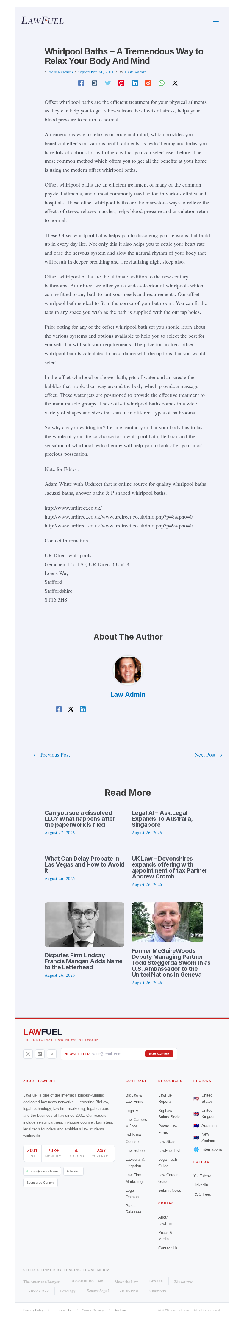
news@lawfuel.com (44, 1171)
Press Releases (60, 72)
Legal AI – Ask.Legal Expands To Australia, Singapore (162, 818)
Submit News (169, 1190)
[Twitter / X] (175, 82)
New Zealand (204, 1137)
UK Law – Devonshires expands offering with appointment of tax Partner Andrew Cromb (169, 867)
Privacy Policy (33, 1310)
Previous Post (52, 754)
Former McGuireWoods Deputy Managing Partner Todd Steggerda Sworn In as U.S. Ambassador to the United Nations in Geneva (171, 962)
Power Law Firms (167, 1129)
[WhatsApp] (162, 82)
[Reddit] (148, 82)
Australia (205, 1125)
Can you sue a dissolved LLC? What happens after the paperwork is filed (80, 818)
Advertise (73, 1171)
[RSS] (52, 1054)
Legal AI (133, 1110)
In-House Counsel (133, 1138)
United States (203, 1098)
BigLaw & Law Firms (134, 1098)
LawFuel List (169, 1150)
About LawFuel (165, 1220)
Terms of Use (63, 1310)
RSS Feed (202, 1194)
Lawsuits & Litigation (135, 1162)
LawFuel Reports (165, 1098)
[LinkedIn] (40, 1054)
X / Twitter (202, 1176)
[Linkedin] (135, 82)
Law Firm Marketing (134, 1178)
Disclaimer (121, 1310)
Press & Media (165, 1235)
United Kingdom (205, 1113)
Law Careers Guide (169, 1178)
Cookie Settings (93, 1310)
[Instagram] (95, 82)
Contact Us (168, 1248)
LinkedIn (200, 1185)
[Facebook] (81, 82)
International (208, 1149)
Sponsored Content (40, 1182)
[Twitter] (108, 82)
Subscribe (159, 1053)
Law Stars (167, 1141)
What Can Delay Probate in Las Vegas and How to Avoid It (84, 864)
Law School (136, 1150)
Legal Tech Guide (167, 1162)
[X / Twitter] (28, 1054)
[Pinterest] (121, 82)
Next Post (208, 754)
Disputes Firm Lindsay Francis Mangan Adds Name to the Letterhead (84, 961)
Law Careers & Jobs (136, 1122)
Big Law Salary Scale (169, 1113)
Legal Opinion (132, 1193)
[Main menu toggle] (215, 20)
